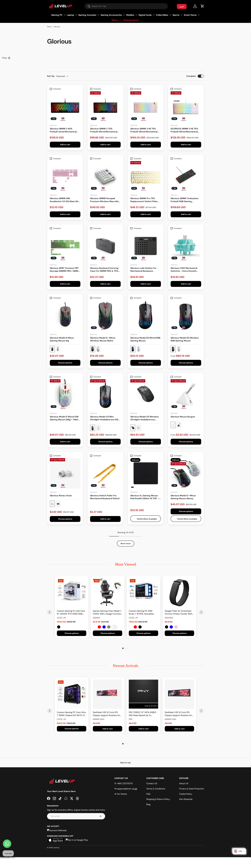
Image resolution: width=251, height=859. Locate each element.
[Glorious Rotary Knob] (65, 473)
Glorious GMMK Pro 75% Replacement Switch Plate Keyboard (143, 200)
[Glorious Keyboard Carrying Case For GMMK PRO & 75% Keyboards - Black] (105, 246)
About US (183, 783)
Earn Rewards (185, 799)
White (63, 627)
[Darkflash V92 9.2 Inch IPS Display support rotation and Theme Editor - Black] (179, 694)
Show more (126, 543)
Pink (176, 627)
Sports (176, 15)
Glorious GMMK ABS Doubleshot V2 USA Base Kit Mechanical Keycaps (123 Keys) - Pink (64, 200)
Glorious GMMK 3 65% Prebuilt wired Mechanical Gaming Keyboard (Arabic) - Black (64, 130)
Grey (109, 627)
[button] (202, 6)
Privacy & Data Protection (191, 788)
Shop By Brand (131, 20)
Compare (191, 76)
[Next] (201, 612)
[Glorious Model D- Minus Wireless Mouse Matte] (105, 315)
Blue (104, 627)
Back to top (125, 762)
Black (59, 627)
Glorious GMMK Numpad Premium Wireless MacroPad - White (105, 200)
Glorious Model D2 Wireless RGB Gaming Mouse (185, 339)
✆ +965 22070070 (123, 783)
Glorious (57, 26)
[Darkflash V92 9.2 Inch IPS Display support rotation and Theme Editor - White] (107, 694)
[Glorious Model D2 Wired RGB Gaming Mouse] (145, 315)
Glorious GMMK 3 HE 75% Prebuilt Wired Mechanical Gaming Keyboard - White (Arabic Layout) (143, 130)
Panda (130, 627)
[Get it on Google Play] (77, 840)
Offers (115, 20)
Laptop (70, 15)
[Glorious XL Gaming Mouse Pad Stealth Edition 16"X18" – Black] (145, 473)
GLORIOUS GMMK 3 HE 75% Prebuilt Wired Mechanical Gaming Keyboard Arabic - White (184, 130)
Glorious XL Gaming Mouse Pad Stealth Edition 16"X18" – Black (144, 497)
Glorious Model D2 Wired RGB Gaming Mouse (145, 339)
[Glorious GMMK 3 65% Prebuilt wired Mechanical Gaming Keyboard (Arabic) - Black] (65, 106)
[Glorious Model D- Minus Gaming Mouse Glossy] (186, 473)
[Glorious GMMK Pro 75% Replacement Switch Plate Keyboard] (145, 176)
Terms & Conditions (155, 788)
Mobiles (130, 15)
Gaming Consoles (87, 15)
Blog (148, 804)
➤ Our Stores (120, 794)
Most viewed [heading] (125, 564)
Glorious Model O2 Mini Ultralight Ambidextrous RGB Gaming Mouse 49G (104, 418)
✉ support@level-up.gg (125, 788)
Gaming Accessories (111, 15)
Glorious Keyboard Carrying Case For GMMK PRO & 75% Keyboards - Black (104, 270)
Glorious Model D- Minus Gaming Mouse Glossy (183, 497)
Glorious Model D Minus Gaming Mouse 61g (62, 339)
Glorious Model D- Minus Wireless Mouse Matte (102, 339)
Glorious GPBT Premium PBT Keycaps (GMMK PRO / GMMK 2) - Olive (64, 270)
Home (49, 26)
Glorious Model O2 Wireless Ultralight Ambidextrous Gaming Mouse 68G (144, 418)
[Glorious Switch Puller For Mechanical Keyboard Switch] (105, 473)
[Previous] (49, 612)
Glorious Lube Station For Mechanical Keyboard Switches (143, 270)
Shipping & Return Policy (158, 799)
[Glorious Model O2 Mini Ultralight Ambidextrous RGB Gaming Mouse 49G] (105, 394)
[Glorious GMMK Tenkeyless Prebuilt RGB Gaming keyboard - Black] (186, 176)
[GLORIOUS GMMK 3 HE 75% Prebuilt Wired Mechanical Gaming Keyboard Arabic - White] (186, 106)
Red (99, 627)
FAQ (148, 794)
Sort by (51, 76)
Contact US (151, 783)
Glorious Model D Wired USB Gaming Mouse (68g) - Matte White (64, 418)
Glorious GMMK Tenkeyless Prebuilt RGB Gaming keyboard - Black (184, 200)
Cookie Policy (185, 794)
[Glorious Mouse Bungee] (186, 394)
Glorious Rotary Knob (61, 495)
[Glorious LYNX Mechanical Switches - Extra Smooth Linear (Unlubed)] (186, 246)
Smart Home (190, 15)
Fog (180, 627)
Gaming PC (56, 15)
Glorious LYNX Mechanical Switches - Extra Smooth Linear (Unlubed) (184, 270)
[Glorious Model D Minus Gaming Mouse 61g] (65, 315)
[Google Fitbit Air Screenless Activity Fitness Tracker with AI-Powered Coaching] (179, 592)
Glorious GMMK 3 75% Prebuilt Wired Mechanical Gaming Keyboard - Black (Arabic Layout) (103, 130)
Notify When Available (147, 519)
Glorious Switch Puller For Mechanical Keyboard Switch (105, 497)
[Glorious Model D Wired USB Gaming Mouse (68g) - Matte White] (65, 394)
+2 (114, 627)
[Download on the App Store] (56, 840)
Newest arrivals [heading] (125, 665)
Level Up (56, 848)
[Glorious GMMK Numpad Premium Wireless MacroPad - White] (105, 176)
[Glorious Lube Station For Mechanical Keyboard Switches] (145, 246)
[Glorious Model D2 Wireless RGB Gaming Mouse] (186, 315)
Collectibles (162, 15)
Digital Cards (145, 15)
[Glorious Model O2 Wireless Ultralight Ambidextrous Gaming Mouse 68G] (145, 394)
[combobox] (126, 6)
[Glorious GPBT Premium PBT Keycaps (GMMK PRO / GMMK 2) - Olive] (65, 246)
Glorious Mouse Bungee (183, 416)
